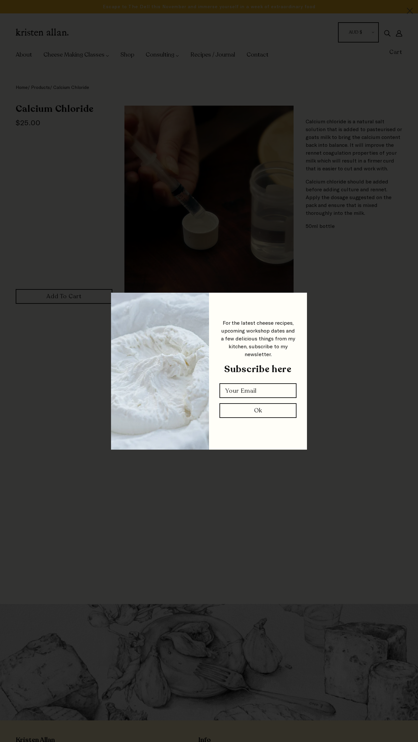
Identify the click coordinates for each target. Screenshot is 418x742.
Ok (258, 410)
